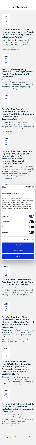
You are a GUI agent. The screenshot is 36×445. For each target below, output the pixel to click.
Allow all (18, 245)
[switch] (31, 221)
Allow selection (18, 250)
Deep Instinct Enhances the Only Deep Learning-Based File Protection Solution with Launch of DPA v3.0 (18, 407)
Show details (27, 239)
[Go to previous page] (7, 437)
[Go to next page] (29, 437)
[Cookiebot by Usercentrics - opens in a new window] (26, 187)
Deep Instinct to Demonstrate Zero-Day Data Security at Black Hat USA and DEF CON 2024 (17, 282)
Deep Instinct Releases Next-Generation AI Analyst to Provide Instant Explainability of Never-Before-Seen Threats (18, 33)
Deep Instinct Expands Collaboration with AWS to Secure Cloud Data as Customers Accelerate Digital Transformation (18, 114)
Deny (18, 256)
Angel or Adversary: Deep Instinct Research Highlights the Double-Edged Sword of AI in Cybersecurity (17, 73)
